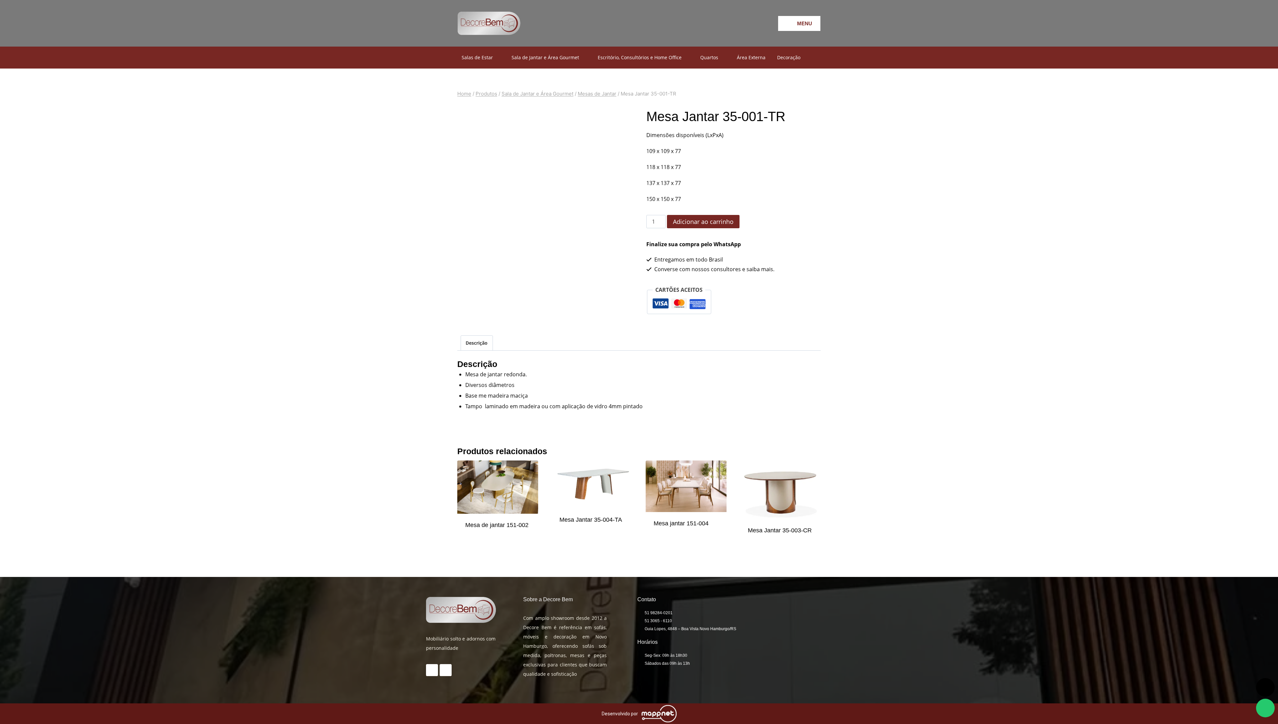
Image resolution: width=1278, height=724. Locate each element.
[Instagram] (736, 23)
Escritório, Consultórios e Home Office (640, 57)
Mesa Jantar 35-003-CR (780, 530)
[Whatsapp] (754, 23)
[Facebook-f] (718, 23)
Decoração (788, 57)
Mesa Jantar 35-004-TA (590, 519)
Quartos (709, 57)
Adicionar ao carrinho (703, 222)
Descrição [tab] (477, 343)
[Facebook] (446, 670)
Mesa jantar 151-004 (681, 523)
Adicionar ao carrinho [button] (498, 538)
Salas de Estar (477, 57)
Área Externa (751, 57)
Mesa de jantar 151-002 (497, 525)
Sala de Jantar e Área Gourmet (545, 57)
